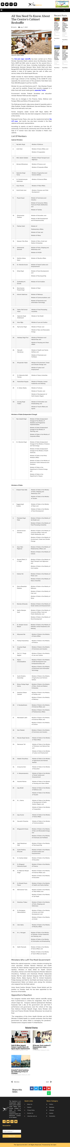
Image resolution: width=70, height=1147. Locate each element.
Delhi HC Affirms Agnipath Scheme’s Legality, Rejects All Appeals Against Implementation (20, 1047)
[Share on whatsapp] (49, 1093)
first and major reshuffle (22, 59)
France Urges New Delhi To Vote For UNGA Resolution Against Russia (65, 55)
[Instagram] (11, 1121)
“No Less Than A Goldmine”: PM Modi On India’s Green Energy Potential (57, 55)
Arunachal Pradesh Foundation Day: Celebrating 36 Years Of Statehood (20, 1071)
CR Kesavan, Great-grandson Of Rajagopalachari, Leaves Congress (42, 1047)
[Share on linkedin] (40, 1088)
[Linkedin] (15, 1121)
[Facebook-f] (4, 1121)
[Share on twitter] (36, 1088)
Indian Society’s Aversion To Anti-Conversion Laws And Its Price (57, 26)
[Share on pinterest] (45, 1088)
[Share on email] (49, 1088)
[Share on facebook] (32, 1088)
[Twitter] (8, 1121)
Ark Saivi (53, 1145)
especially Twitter (40, 90)
